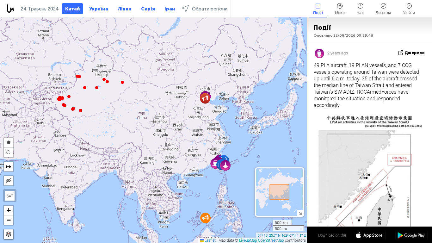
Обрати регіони (209, 9)
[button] (72, 109)
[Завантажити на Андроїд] (411, 236)
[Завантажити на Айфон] (370, 236)
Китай (72, 9)
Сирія (148, 9)
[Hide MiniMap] (300, 213)
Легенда (383, 12)
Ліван (125, 9)
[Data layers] (8, 234)
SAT (10, 195)
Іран (169, 9)
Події (318, 12)
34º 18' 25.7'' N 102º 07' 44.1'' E (282, 235)
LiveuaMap (248, 240)
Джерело (414, 52)
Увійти (409, 12)
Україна (98, 9)
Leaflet (210, 240)
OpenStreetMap (271, 240)
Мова (340, 12)
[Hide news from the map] (8, 180)
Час (360, 12)
